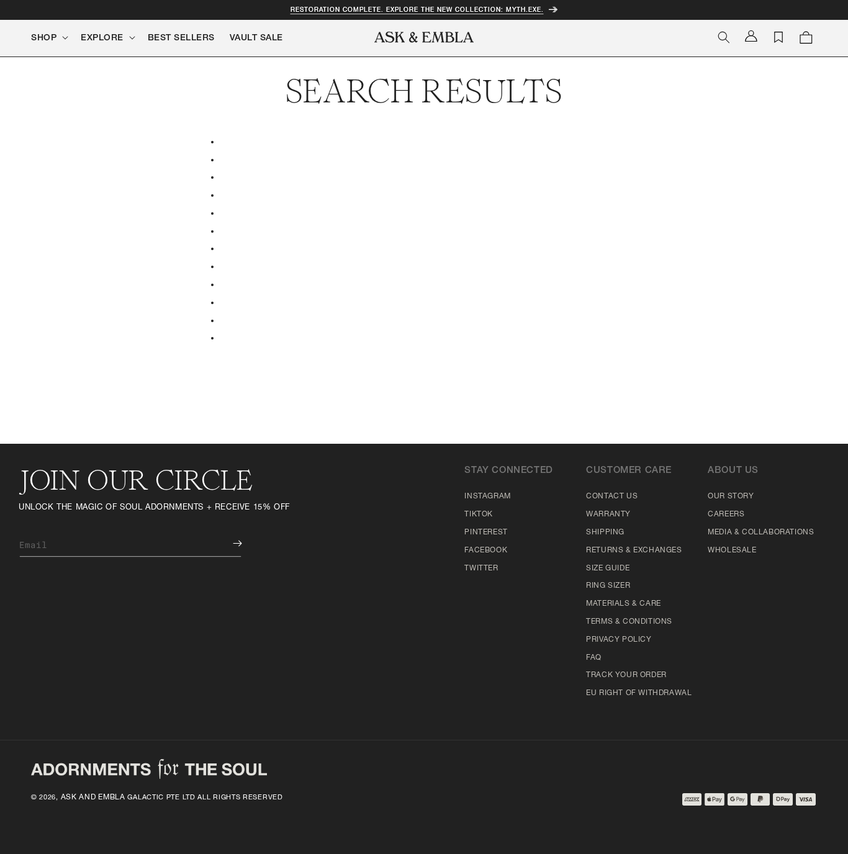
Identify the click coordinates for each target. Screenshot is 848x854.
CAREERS (726, 514)
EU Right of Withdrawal (639, 693)
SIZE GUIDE (607, 568)
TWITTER (481, 568)
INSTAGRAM (487, 496)
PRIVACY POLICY (618, 640)
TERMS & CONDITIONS (629, 622)
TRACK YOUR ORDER (626, 675)
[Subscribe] (228, 543)
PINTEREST (485, 532)
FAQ (594, 658)
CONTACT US (612, 496)
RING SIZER (608, 586)
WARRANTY (608, 514)
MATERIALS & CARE (623, 604)
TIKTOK (478, 514)
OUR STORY (731, 496)
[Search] (723, 37)
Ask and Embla (93, 797)
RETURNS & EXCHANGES (634, 550)
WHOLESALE (732, 550)
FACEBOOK (485, 550)
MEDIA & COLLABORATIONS (761, 532)
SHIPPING (605, 532)
